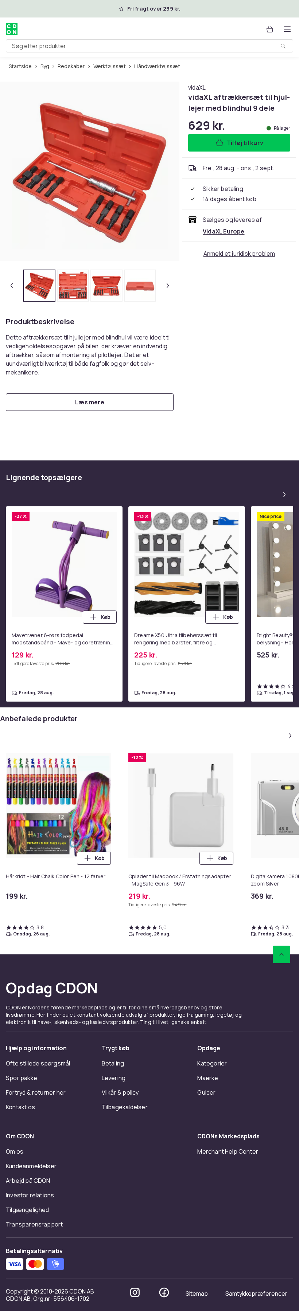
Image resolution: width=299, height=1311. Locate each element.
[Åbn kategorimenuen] (287, 29)
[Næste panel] (284, 494)
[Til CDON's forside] (12, 29)
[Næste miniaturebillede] (167, 285)
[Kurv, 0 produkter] (270, 29)
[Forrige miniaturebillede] (11, 285)
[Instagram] (135, 1292)
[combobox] (149, 45)
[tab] (39, 286)
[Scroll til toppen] (281, 954)
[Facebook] (164, 1292)
